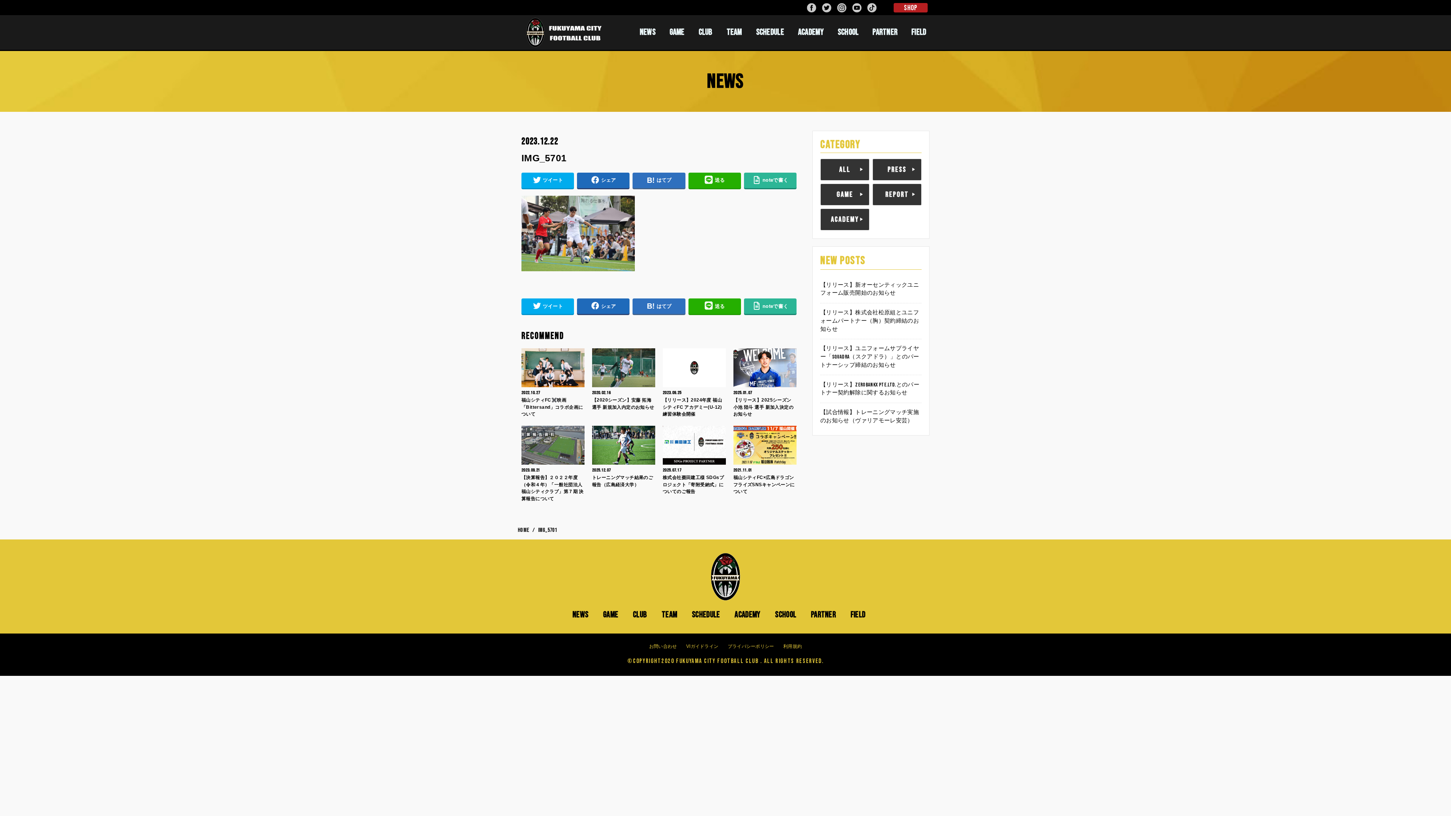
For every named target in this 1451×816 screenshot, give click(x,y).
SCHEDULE (770, 32)
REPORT (897, 194)
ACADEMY (811, 32)
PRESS (897, 169)
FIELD (919, 32)
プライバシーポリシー (751, 646)
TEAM (734, 32)
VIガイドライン (702, 646)
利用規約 (792, 646)
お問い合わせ (663, 646)
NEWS (648, 32)
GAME (677, 32)
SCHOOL (848, 32)
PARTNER (884, 32)
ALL (845, 169)
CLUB (706, 32)
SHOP (910, 7)
